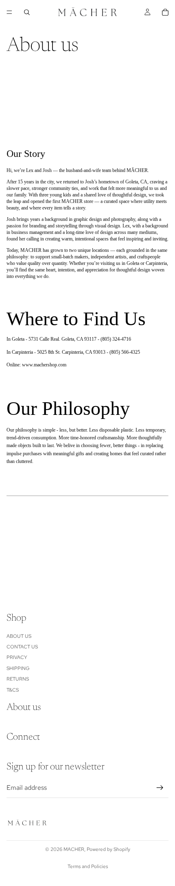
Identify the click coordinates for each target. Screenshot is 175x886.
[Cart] (165, 12)
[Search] (27, 12)
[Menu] (9, 12)
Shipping (18, 668)
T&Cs (13, 690)
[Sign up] (159, 787)
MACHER (73, 849)
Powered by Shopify (108, 849)
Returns (18, 679)
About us (19, 636)
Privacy (17, 658)
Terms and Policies (88, 866)
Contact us (22, 647)
